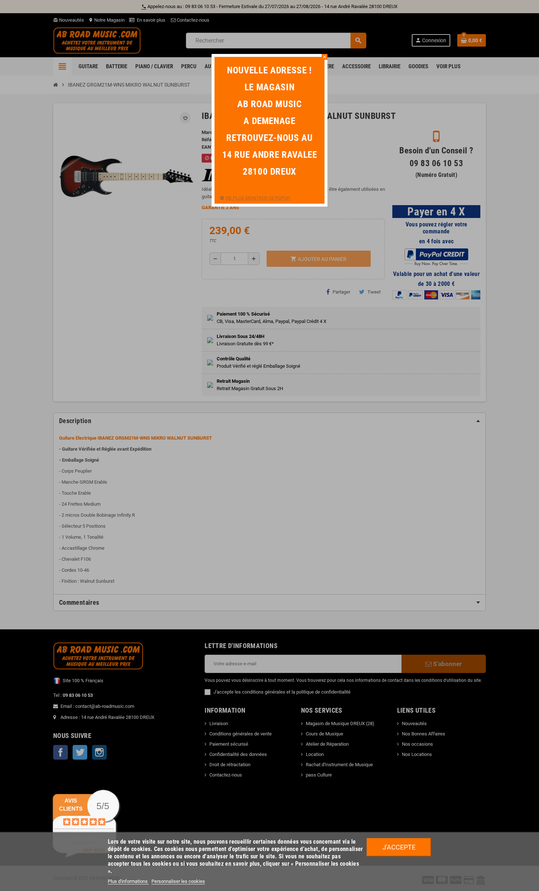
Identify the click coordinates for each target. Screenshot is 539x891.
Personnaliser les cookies (178, 881)
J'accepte (398, 847)
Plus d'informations (128, 881)
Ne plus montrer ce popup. (258, 198)
